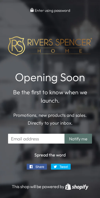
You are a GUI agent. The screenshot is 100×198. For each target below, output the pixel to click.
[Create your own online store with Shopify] (76, 186)
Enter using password (52, 10)
